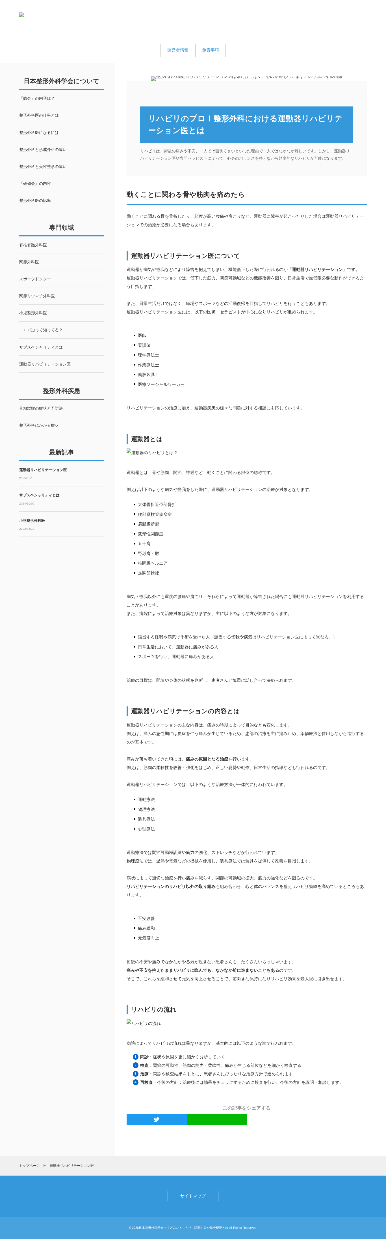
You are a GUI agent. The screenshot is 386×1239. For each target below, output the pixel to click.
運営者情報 (177, 50)
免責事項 (210, 50)
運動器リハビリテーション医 (43, 470)
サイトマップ (193, 1195)
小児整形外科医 (32, 520)
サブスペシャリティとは (39, 495)
